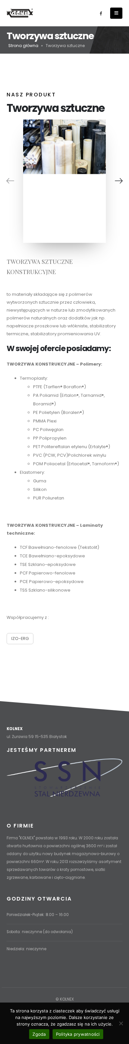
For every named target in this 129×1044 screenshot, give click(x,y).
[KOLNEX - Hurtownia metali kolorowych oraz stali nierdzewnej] (20, 13)
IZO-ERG (20, 638)
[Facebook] (101, 13)
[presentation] (11, 181)
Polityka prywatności (78, 1034)
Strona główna (23, 45)
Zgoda (39, 1034)
